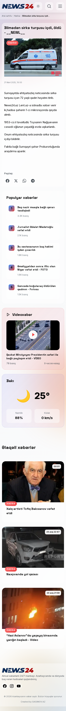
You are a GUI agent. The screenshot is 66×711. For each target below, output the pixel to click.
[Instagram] (12, 686)
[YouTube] (19, 686)
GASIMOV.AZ (38, 701)
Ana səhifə (7, 16)
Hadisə (17, 16)
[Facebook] (5, 686)
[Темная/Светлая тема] (38, 6)
